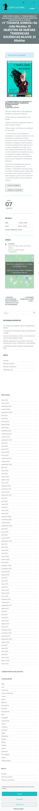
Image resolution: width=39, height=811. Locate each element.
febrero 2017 (5, 624)
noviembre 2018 (6, 568)
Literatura (4, 730)
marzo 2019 (5, 556)
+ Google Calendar (12, 185)
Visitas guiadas (6, 760)
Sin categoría (5, 754)
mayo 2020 (4, 532)
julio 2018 (4, 578)
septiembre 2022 (6, 464)
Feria (2, 714)
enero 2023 (5, 455)
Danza (16, 16)
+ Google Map (12, 252)
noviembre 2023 (6, 434)
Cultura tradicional (7, 693)
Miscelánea (4, 736)
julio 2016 (4, 645)
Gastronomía (5, 721)
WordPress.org (7, 369)
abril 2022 (4, 473)
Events (10, 16)
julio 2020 (4, 529)
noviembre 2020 (6, 519)
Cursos (3, 696)
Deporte (3, 702)
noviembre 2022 (6, 458)
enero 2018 (4, 596)
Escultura (4, 708)
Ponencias (4, 751)
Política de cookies (19, 808)
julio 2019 (4, 544)
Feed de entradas (8, 363)
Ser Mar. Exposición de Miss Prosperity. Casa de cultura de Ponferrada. (12, 300)
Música (3, 742)
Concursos (4, 690)
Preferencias (19, 804)
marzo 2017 (5, 620)
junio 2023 (4, 446)
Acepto (19, 794)
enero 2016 (4, 663)
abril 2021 (4, 507)
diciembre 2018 (6, 565)
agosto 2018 (5, 575)
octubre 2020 (5, 522)
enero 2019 (4, 562)
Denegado (19, 799)
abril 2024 (4, 418)
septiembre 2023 (6, 440)
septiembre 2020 (6, 525)
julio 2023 (4, 443)
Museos (3, 739)
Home (5, 16)
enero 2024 (5, 427)
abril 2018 (4, 587)
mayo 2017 (4, 617)
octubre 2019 (5, 538)
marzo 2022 (5, 476)
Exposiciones (5, 711)
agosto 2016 (5, 642)
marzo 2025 (5, 403)
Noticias (3, 745)
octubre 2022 (5, 461)
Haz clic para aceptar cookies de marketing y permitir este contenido (19, 265)
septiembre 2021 (6, 495)
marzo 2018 (5, 590)
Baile (2, 684)
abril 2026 (4, 400)
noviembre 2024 (6, 406)
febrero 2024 (5, 424)
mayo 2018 (4, 584)
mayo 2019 (4, 550)
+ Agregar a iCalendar (14, 190)
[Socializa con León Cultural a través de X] (28, 1)
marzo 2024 (5, 421)
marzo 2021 (5, 510)
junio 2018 (4, 581)
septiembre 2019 (6, 541)
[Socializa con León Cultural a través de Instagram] (22, 1)
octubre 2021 (5, 492)
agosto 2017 (5, 608)
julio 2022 (4, 467)
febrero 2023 (5, 452)
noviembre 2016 (6, 633)
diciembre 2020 (6, 516)
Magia (3, 733)
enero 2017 (4, 627)
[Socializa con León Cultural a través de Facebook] (33, 1)
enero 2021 (4, 513)
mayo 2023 (4, 449)
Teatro (3, 757)
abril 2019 (4, 553)
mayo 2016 (4, 651)
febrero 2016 (5, 660)
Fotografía (4, 717)
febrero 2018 (5, 593)
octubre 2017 (5, 602)
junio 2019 (4, 547)
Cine (2, 687)
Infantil (3, 724)
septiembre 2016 (6, 639)
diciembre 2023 (6, 430)
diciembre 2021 (6, 486)
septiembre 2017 (6, 605)
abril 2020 (4, 535)
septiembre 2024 (6, 412)
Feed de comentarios (9, 366)
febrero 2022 (5, 480)
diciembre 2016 (6, 630)
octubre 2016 (5, 636)
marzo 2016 (5, 657)
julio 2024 (4, 415)
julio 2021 (4, 498)
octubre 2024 (5, 409)
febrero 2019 (5, 559)
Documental (5, 705)
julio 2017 (4, 611)
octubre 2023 (5, 437)
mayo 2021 (4, 504)
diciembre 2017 (6, 599)
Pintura (3, 748)
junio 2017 (4, 614)
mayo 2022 (4, 470)
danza (3, 699)
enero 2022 (4, 483)
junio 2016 (4, 648)
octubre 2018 (5, 571)
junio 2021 (4, 501)
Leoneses (4, 727)
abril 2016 (4, 654)
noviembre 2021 (6, 489)
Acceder (6, 360)
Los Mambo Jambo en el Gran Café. (27, 299)
